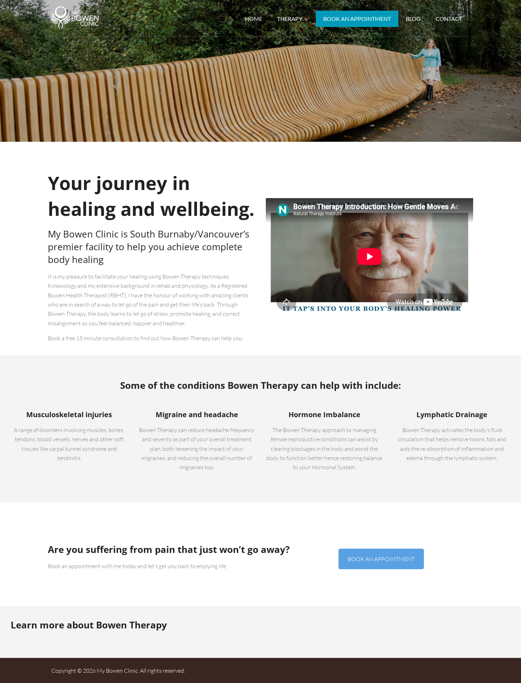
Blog (413, 18)
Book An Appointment (357, 18)
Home (253, 18)
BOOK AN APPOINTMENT (381, 558)
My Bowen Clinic (117, 670)
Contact (449, 18)
